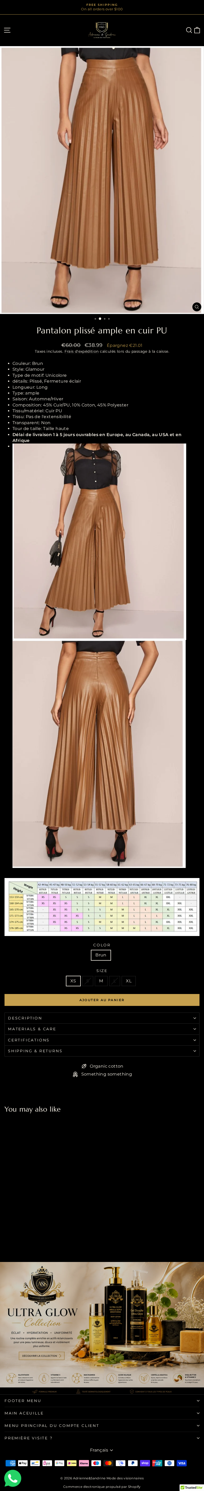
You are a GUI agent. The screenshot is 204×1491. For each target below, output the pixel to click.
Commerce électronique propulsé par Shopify (102, 1487)
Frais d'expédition (82, 351)
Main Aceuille (24, 1413)
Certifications (29, 1040)
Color (102, 945)
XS (73, 980)
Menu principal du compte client (52, 1425)
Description (25, 1018)
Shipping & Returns (35, 1051)
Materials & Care (32, 1029)
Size (102, 970)
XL (128, 980)
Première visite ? (29, 1438)
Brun (101, 954)
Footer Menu (23, 1400)
